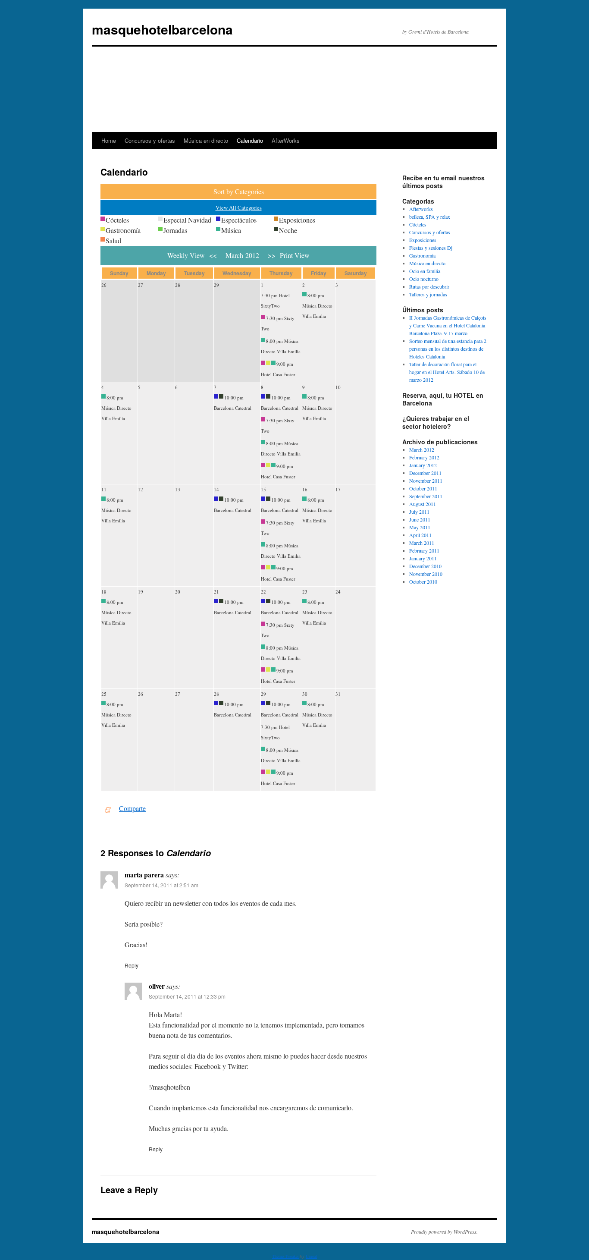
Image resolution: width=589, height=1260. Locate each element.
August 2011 (422, 503)
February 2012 (424, 457)
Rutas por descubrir (429, 286)
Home (108, 140)
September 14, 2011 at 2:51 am (161, 885)
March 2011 (421, 542)
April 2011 (420, 534)
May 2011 (419, 527)
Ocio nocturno (424, 278)
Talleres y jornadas (428, 294)
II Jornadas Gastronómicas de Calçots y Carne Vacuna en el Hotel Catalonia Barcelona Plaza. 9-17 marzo (447, 325)
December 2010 (425, 565)
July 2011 (419, 511)
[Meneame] (107, 808)
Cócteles (417, 224)
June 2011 (419, 519)
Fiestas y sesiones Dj (430, 247)
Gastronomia (422, 255)
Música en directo (206, 140)
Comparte (132, 808)
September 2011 (425, 496)
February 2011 (424, 550)
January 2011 (423, 558)
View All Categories (239, 207)
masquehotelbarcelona (162, 29)
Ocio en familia (424, 270)
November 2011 (425, 480)
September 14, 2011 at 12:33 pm (187, 996)
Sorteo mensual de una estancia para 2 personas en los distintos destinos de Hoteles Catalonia (447, 348)
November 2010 (425, 573)
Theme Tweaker (285, 1256)
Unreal (311, 1256)
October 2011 (423, 488)
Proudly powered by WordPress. (444, 1231)
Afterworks (421, 208)
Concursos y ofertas (150, 140)
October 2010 (423, 581)
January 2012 (423, 465)
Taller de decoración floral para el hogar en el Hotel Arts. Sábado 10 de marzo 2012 (447, 372)
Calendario (250, 140)
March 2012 (421, 449)
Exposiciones (422, 239)
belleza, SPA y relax (429, 216)
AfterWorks (286, 140)
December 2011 (425, 472)
